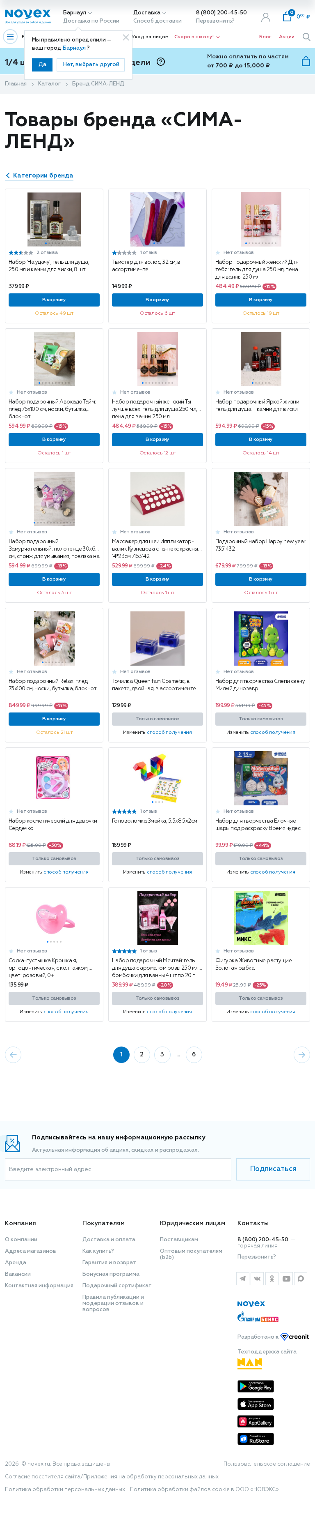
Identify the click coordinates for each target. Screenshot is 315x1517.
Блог (265, 37)
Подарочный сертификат (117, 1286)
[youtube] (286, 1279)
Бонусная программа (110, 1274)
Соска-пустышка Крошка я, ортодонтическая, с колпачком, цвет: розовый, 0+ (49, 968)
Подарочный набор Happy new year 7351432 (260, 545)
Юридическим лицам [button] (192, 1223)
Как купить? (98, 1251)
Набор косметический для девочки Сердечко (53, 824)
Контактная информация (39, 1286)
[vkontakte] (257, 1279)
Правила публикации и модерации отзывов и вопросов (113, 1303)
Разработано (258, 1337)
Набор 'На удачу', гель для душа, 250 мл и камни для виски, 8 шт (49, 266)
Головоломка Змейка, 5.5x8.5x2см (154, 821)
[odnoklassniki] (272, 1279)
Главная (16, 84)
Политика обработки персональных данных (65, 1489)
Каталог (49, 84)
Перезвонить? (215, 21)
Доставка (146, 13)
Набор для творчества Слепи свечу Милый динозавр (260, 685)
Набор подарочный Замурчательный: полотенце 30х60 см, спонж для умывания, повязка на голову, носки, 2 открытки (54, 549)
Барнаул (74, 13)
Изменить (157, 732)
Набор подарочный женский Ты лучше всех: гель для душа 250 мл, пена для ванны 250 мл (154, 409)
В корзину (54, 299)
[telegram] (242, 1279)
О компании (21, 1240)
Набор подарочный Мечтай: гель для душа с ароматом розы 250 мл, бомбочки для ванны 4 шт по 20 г (155, 968)
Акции (286, 37)
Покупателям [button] (103, 1223)
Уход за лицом (150, 37)
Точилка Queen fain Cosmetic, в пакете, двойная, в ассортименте (154, 685)
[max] (301, 1279)
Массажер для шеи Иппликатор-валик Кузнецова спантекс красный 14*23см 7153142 (156, 549)
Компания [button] (20, 1223)
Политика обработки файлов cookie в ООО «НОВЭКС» (204, 1489)
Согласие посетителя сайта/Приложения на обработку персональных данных (112, 1477)
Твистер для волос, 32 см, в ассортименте (146, 266)
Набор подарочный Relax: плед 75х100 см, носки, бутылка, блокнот (52, 685)
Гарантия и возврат (109, 1263)
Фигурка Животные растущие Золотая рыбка (253, 964)
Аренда (15, 1263)
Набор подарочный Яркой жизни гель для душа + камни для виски (257, 405)
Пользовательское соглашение (267, 1464)
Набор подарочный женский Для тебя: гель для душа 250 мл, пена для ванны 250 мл (256, 270)
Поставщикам (179, 1240)
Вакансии (18, 1274)
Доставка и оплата (108, 1240)
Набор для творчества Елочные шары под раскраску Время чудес (257, 824)
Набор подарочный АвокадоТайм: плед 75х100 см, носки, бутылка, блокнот (52, 409)
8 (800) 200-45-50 (221, 13)
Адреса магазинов (30, 1251)
